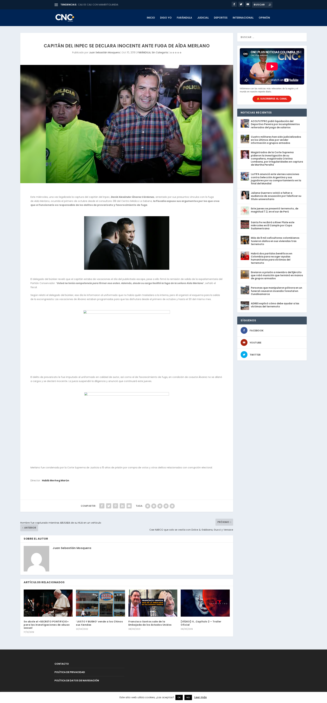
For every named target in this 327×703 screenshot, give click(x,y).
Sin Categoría (160, 52)
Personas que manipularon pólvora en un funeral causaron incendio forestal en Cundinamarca (276, 291)
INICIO (151, 17)
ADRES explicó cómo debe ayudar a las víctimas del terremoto (275, 305)
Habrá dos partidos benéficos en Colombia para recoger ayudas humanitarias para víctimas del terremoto (271, 258)
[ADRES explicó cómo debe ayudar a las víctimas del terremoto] (245, 305)
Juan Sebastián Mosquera (104, 52)
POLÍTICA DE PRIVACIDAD (69, 672)
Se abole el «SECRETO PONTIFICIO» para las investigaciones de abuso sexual (47, 624)
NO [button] (188, 697)
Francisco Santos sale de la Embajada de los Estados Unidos (150, 623)
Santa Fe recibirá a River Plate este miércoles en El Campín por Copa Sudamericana (272, 225)
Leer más (200, 697)
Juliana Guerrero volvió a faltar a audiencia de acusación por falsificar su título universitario (276, 196)
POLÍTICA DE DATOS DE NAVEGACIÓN (76, 680)
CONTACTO (61, 664)
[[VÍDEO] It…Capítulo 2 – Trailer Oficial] (205, 603)
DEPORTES (221, 17)
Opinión (264, 17)
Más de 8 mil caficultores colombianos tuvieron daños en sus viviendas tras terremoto (275, 241)
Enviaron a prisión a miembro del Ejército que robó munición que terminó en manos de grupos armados (277, 275)
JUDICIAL (203, 17)
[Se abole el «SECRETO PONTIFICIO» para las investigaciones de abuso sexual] (48, 603)
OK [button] (179, 697)
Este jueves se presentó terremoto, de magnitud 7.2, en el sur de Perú (274, 210)
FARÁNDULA (184, 17)
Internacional (243, 17)
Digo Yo (166, 17)
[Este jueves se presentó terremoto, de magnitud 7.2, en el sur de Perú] (245, 211)
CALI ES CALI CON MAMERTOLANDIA (98, 4)
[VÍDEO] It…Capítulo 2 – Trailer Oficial (201, 623)
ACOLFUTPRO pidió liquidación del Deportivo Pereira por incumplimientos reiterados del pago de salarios (275, 124)
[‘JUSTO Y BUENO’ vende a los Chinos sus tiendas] (100, 603)
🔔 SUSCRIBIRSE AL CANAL (272, 98)
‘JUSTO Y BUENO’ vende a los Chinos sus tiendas (99, 623)
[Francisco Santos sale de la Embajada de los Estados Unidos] (152, 603)
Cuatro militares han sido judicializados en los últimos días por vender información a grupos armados (276, 140)
